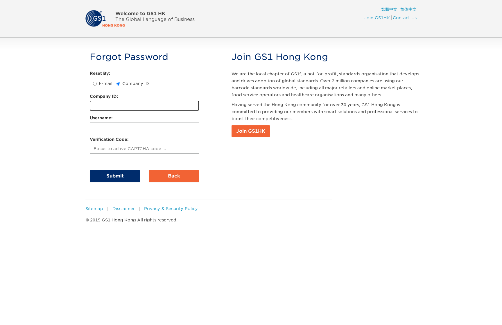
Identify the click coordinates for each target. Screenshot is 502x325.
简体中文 (408, 9)
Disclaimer (123, 208)
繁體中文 (389, 9)
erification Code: (109, 139)
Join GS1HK (377, 17)
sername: (101, 118)
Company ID (135, 83)
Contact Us (405, 17)
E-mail (105, 83)
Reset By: (100, 73)
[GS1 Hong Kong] (108, 18)
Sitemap (94, 208)
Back (174, 176)
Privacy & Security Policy (171, 208)
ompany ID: (104, 96)
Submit (115, 176)
